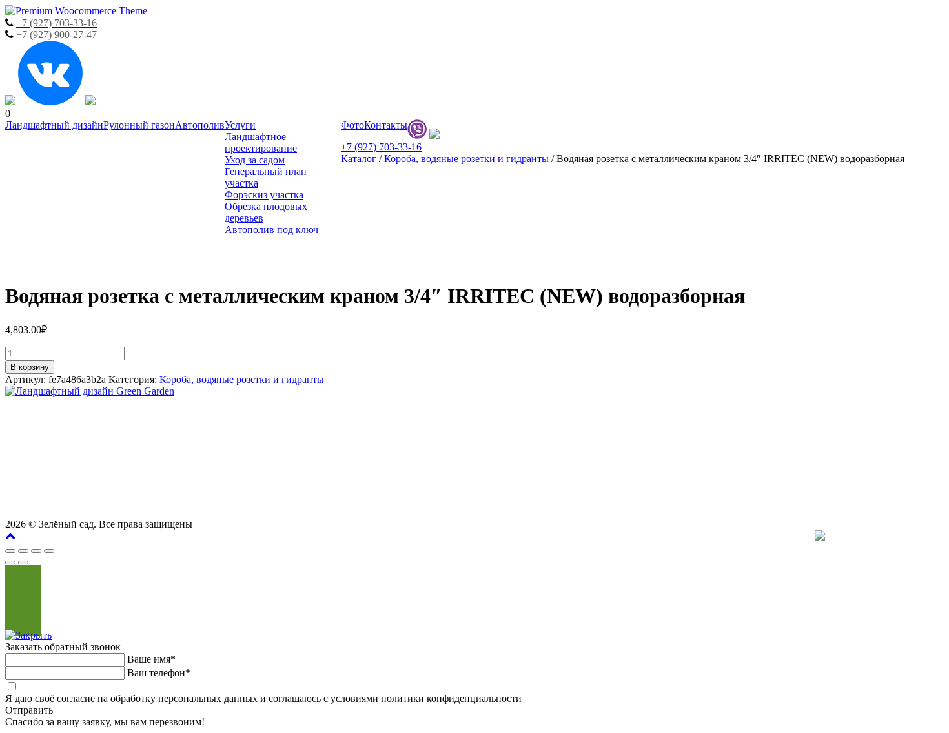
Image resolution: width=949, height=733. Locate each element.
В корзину (29, 367)
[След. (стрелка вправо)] (23, 562)
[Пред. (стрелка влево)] (10, 562)
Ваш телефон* (158, 672)
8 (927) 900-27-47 (787, 453)
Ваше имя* (151, 659)
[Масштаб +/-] (49, 551)
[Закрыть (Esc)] (10, 551)
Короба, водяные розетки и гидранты (466, 158)
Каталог (358, 158)
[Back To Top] (10, 535)
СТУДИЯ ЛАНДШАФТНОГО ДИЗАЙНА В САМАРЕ (823, 414)
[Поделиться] (23, 551)
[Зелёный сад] (76, 10)
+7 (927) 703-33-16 (381, 146)
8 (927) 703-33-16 (894, 453)
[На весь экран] (36, 551)
